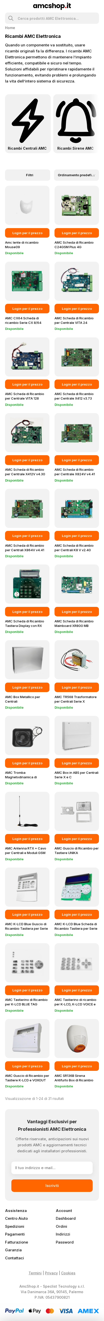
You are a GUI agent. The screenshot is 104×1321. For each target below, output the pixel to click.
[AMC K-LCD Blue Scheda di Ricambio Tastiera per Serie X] (77, 887)
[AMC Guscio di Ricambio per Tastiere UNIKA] (77, 811)
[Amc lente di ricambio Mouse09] (27, 205)
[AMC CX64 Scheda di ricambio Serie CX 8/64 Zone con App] (27, 281)
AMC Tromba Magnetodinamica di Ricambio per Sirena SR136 (25, 777)
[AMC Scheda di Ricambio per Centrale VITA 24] (77, 281)
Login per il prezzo (27, 233)
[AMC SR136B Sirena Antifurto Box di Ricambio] (77, 1038)
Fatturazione (16, 1242)
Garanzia (13, 1250)
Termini (35, 1273)
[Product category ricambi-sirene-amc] (76, 123)
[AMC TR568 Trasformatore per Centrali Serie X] (77, 660)
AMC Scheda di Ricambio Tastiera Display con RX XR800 (24, 625)
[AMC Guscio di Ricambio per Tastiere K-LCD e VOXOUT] (27, 1038)
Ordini (61, 1226)
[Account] (96, 6)
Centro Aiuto (16, 1218)
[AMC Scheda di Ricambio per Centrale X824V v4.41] (77, 433)
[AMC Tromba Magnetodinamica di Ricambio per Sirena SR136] (27, 735)
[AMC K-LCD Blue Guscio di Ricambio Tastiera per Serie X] (27, 887)
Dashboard (66, 1218)
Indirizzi (63, 1234)
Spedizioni (14, 1226)
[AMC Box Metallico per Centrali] (27, 660)
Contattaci (14, 1258)
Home (10, 28)
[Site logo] (52, 6)
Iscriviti (52, 1185)
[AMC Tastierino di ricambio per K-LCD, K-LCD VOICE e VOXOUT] (77, 963)
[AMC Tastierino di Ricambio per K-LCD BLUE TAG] (27, 963)
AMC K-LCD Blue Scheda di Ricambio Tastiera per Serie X (76, 928)
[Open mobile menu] (7, 6)
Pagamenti (15, 1234)
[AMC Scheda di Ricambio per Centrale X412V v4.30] (27, 433)
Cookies (68, 1273)
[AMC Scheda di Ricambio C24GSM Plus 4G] (77, 205)
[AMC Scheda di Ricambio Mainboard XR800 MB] (77, 584)
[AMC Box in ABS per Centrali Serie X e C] (77, 735)
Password (65, 1242)
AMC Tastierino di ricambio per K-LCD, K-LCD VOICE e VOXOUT (75, 1004)
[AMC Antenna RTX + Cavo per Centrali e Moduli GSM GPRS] (27, 811)
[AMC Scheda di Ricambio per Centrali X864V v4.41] (27, 508)
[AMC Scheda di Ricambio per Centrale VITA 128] (27, 357)
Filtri (29, 175)
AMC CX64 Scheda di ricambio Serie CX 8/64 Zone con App (23, 322)
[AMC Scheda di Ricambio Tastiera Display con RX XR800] (27, 584)
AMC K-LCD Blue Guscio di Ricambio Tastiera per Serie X (26, 928)
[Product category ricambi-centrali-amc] (28, 123)
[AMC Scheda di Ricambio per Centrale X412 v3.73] (77, 357)
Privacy (51, 1273)
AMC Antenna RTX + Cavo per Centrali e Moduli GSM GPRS (25, 852)
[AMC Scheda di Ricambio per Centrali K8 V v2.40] (77, 508)
